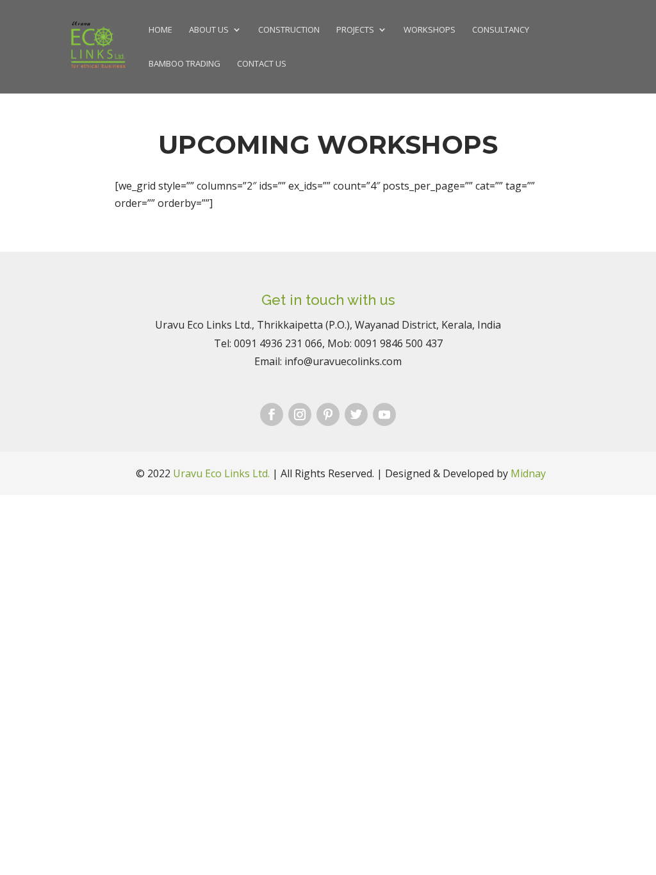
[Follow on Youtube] (384, 414)
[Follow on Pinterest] (328, 414)
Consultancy (500, 30)
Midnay (528, 473)
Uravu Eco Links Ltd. (221, 473)
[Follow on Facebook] (271, 414)
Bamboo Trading (184, 64)
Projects (355, 30)
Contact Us (261, 64)
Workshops (429, 30)
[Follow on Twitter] (356, 414)
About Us (209, 30)
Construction (289, 30)
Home (160, 30)
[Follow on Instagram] (299, 414)
